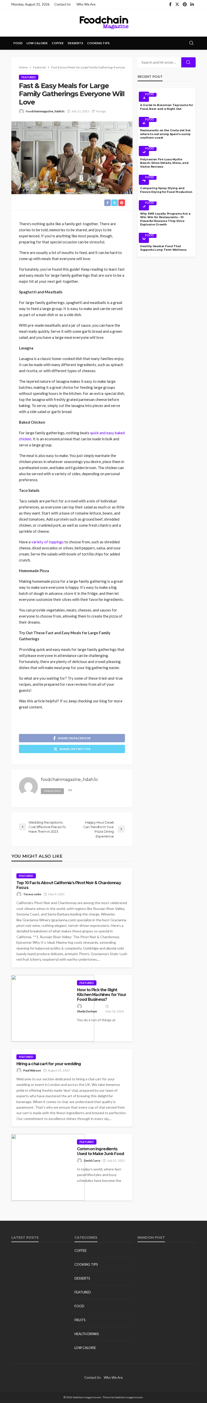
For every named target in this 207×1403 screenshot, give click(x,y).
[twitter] (177, 4)
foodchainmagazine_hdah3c (45, 111)
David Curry (92, 1160)
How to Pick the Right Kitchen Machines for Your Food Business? (101, 994)
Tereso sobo (32, 894)
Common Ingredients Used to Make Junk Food (100, 1151)
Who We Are (85, 4)
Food (17, 43)
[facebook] (170, 4)
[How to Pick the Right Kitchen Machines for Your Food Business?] (52, 1008)
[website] (70, 790)
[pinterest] (185, 4)
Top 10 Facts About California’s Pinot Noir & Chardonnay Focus (68, 885)
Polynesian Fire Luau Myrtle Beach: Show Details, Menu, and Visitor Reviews (164, 163)
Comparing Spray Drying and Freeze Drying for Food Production (166, 190)
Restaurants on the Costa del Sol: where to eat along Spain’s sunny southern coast (165, 134)
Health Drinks (86, 1334)
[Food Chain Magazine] (103, 22)
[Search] (191, 43)
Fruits (80, 1320)
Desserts (75, 43)
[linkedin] (192, 4)
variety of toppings (47, 542)
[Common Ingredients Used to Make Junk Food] (48, 1167)
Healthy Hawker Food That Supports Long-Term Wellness (163, 248)
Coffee (58, 43)
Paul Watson (32, 1070)
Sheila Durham (87, 1011)
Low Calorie (37, 43)
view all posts (52, 791)
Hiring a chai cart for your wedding (48, 1063)
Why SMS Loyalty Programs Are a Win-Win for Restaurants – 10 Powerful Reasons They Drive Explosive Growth (165, 219)
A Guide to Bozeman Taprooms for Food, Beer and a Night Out (166, 107)
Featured (28, 77)
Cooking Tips (98, 43)
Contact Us (62, 4)
